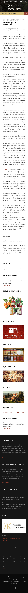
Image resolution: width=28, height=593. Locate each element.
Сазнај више (6, 285)
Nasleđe (21, 412)
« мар (3, 568)
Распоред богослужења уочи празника (11, 539)
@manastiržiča (9, 412)
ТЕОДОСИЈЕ (6, 169)
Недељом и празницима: (8, 493)
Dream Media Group (15, 589)
